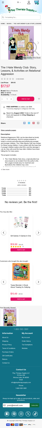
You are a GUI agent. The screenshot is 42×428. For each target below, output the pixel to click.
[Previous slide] (3, 232)
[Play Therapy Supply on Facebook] (6, 413)
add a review (21, 185)
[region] (21, 43)
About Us (5, 337)
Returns (4, 359)
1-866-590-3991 (21, 329)
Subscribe (35, 405)
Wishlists (25, 348)
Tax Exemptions (27, 344)
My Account (26, 337)
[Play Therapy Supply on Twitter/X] (28, 413)
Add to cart (21, 250)
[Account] (29, 2)
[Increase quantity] (11, 99)
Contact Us (6, 363)
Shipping (5, 341)
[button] (2, 99)
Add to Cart (26, 99)
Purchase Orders (8, 352)
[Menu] (3, 2)
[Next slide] (38, 232)
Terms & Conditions (8, 348)
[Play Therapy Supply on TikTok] (35, 413)
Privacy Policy (7, 344)
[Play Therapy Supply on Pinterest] (14, 413)
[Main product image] (21, 59)
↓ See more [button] (5, 169)
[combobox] (22, 17)
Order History (26, 341)
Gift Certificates (7, 355)
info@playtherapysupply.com (21, 382)
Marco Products (12, 91)
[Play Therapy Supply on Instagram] (21, 413)
